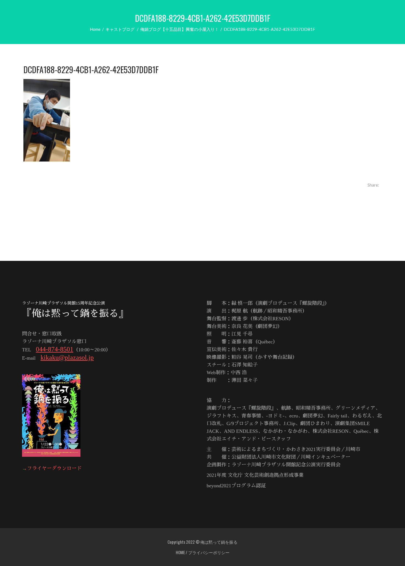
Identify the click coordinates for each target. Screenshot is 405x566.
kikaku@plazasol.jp (67, 357)
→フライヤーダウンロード (52, 468)
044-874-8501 (54, 349)
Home (95, 29)
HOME (180, 552)
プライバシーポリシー (208, 552)
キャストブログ (120, 29)
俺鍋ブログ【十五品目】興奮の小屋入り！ (179, 29)
